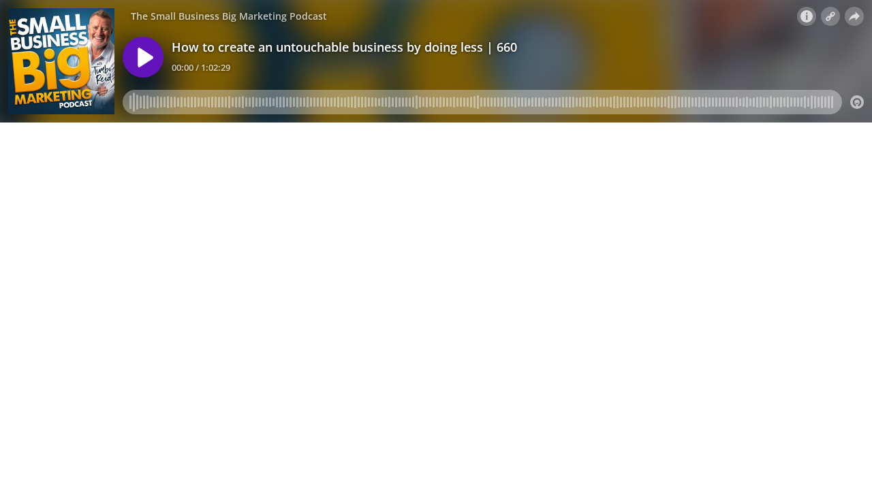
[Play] (143, 57)
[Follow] (830, 16)
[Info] (806, 16)
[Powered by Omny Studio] (857, 102)
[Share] (854, 16)
